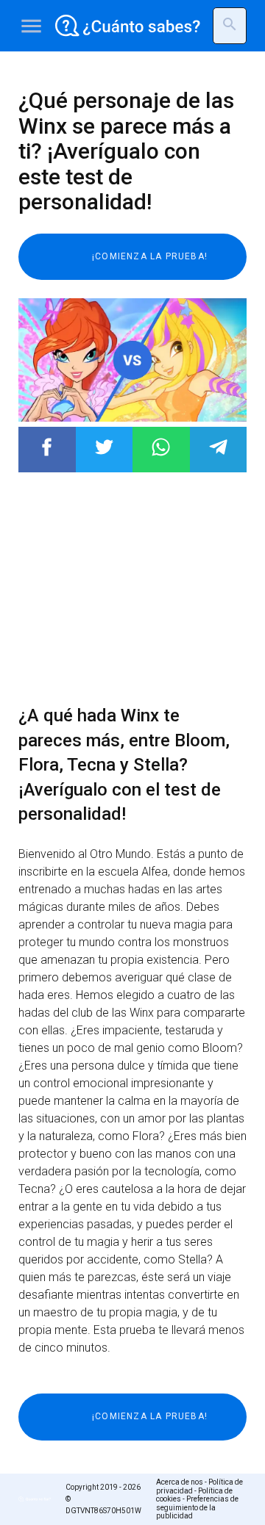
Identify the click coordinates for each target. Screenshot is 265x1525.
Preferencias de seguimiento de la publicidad (197, 1507)
